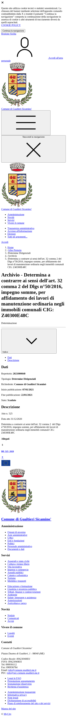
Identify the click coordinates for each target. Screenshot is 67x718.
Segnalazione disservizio (19, 684)
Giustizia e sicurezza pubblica (22, 589)
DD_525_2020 (7, 451)
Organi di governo (16, 532)
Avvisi (10, 621)
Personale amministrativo (19, 546)
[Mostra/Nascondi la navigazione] (25, 122)
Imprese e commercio (18, 569)
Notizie (11, 615)
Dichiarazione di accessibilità (21, 700)
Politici (10, 543)
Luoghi (11, 633)
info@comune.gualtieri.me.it (22, 670)
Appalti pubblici (15, 572)
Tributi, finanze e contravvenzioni (24, 592)
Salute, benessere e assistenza (21, 597)
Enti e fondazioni (15, 540)
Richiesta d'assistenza (18, 686)
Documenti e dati (15, 549)
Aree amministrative (17, 535)
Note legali (12, 697)
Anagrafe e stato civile (18, 561)
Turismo (11, 578)
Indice (5, 352)
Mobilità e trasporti (16, 581)
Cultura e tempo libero (18, 564)
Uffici (10, 538)
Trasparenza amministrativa (20, 228)
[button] (15, 214)
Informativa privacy (17, 695)
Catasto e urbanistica (17, 575)
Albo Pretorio (15, 250)
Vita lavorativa (14, 566)
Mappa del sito (8, 708)
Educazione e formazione (19, 586)
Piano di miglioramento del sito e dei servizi (28, 703)
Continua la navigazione (13, 31)
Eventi (10, 636)
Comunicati (13, 618)
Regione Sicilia (8, 33)
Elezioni (11, 234)
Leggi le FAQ (14, 678)
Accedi (4, 242)
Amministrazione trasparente (21, 692)
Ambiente (12, 594)
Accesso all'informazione (19, 231)
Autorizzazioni (14, 600)
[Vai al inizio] (2, 457)
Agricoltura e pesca (16, 603)
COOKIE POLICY (11, 25)
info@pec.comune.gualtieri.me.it (23, 673)
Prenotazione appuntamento (21, 681)
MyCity (7, 714)
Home (10, 247)
